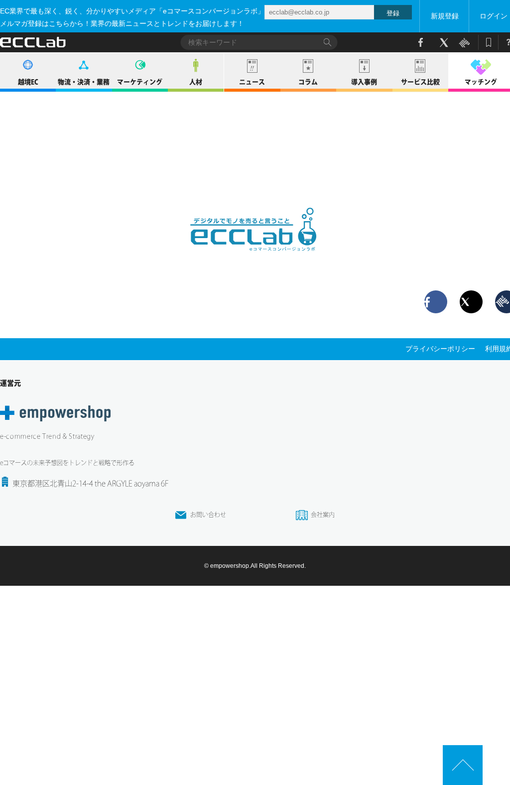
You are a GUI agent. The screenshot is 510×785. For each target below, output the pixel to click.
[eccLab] (255, 259)
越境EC (28, 82)
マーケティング (139, 82)
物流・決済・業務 (84, 82)
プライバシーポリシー (440, 349)
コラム (308, 82)
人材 (195, 82)
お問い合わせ (208, 515)
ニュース (252, 82)
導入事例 (364, 82)
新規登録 (445, 16)
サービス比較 (420, 82)
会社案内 (323, 515)
